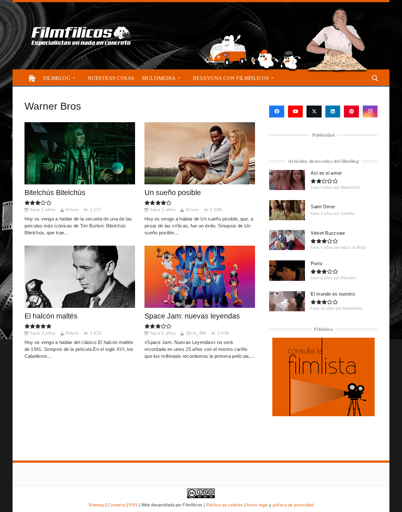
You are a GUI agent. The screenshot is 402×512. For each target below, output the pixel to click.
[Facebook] (276, 111)
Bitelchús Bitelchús (54, 193)
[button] (74, 78)
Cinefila (348, 213)
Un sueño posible (172, 193)
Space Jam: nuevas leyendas (192, 316)
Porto (316, 263)
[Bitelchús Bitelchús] (79, 153)
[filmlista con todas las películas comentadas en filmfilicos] (323, 414)
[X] (314, 111)
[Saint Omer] (287, 210)
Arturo (72, 209)
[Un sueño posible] (199, 153)
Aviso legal (257, 505)
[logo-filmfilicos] (81, 36)
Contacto (116, 505)
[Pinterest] (351, 111)
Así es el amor (326, 173)
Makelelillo (350, 187)
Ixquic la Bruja (354, 247)
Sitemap (96, 505)
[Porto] (287, 270)
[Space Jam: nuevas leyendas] (199, 277)
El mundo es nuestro (333, 294)
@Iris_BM (196, 333)
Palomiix (348, 278)
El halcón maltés (51, 316)
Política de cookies (224, 505)
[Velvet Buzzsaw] (287, 240)
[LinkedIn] (332, 111)
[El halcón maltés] (79, 277)
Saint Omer (323, 206)
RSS (133, 505)
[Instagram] (370, 111)
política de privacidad (293, 505)
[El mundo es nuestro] (287, 301)
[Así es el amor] (287, 180)
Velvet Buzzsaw (328, 233)
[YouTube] (295, 111)
